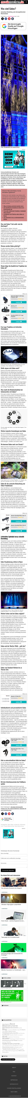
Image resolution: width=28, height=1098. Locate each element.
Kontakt (14, 1075)
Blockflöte (20, 1027)
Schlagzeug (15, 1045)
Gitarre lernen (12, 1031)
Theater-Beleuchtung (9, 826)
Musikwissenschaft (8, 1040)
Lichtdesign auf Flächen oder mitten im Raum (14, 215)
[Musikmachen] (12, 2)
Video (6, 1050)
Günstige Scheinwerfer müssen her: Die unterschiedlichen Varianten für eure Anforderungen (13, 808)
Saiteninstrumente (11, 1043)
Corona (11, 1030)
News (15, 1040)
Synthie (20, 1047)
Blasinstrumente (10, 1025)
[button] (2, 18)
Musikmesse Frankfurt (15, 1039)
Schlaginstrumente (9, 1045)
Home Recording (21, 1033)
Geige (3, 1031)
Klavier (15, 1035)
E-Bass (18, 1029)
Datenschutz (14, 1084)
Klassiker (12, 1035)
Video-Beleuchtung (19, 826)
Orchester (20, 1040)
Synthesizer (16, 1047)
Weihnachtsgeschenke (13, 1050)
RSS (14, 1071)
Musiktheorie (22, 1038)
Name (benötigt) (5, 853)
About (14, 1067)
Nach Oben (14, 1091)
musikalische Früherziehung (13, 1037)
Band (9, 824)
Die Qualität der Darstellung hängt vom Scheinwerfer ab (14, 208)
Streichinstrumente (8, 1047)
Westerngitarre (5, 1052)
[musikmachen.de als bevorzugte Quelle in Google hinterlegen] (13, 27)
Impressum (14, 1080)
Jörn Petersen (11, 16)
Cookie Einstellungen (14, 1088)
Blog (12, 824)
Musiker (6, 1038)
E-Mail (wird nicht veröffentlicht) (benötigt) (10, 858)
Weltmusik (21, 1050)
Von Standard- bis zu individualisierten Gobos (14, 218)
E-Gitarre (22, 1030)
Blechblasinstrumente (10, 1027)
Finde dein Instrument (6, 1002)
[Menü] (26, 2)
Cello (8, 1029)
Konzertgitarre (20, 1035)
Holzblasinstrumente (10, 1033)
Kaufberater (5, 1035)
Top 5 (17, 1049)
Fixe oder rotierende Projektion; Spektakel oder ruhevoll (15, 211)
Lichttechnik (17, 824)
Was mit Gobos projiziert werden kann (14, 206)
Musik (4, 1036)
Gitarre (6, 1031)
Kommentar (3, 863)
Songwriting (21, 1045)
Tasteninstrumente (9, 1049)
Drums (14, 1030)
